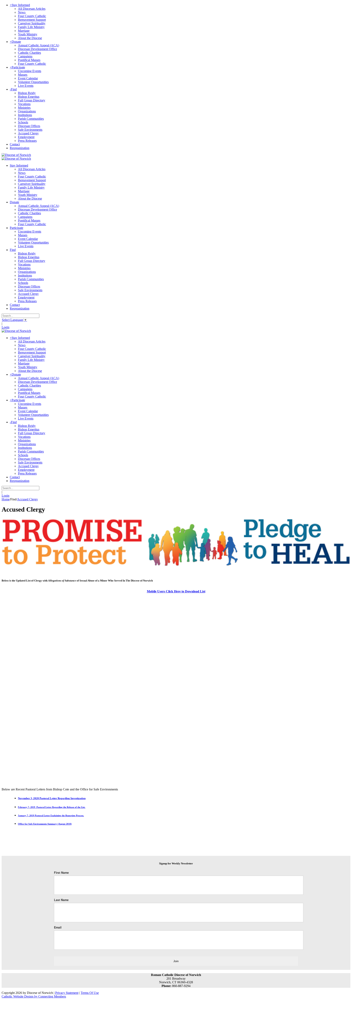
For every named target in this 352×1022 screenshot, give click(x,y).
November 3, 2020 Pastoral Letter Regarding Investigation (52, 798)
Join (176, 961)
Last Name (61, 900)
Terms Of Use (90, 993)
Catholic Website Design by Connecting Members (34, 996)
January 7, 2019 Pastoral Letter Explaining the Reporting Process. (51, 815)
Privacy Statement (66, 993)
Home (6, 499)
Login (5, 327)
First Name (61, 872)
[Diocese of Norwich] (16, 155)
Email (58, 927)
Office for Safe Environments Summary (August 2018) (45, 824)
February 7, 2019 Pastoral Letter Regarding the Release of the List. (51, 807)
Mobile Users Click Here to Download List (176, 591)
